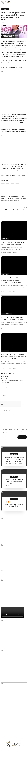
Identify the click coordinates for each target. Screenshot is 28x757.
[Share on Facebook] (3, 185)
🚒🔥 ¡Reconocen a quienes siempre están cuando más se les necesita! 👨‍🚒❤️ (14, 504)
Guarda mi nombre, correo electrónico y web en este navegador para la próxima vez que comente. (15, 431)
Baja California (6, 313)
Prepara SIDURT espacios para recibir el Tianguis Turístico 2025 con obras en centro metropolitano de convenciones (13, 198)
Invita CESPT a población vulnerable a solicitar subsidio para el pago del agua (12, 318)
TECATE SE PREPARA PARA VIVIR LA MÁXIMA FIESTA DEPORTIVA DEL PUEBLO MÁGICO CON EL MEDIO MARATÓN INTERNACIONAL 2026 (14, 459)
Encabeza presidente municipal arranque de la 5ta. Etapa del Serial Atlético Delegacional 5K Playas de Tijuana (14, 280)
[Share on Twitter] (7, 185)
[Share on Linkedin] (17, 185)
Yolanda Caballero (7, 252)
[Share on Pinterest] (12, 185)
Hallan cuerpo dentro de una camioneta (16, 210)
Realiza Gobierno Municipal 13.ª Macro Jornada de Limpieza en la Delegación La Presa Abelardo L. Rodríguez (13, 356)
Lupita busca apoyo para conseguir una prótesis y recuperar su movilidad (12, 243)
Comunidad (5, 9)
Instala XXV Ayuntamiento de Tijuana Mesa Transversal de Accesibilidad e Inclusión (14, 481)
